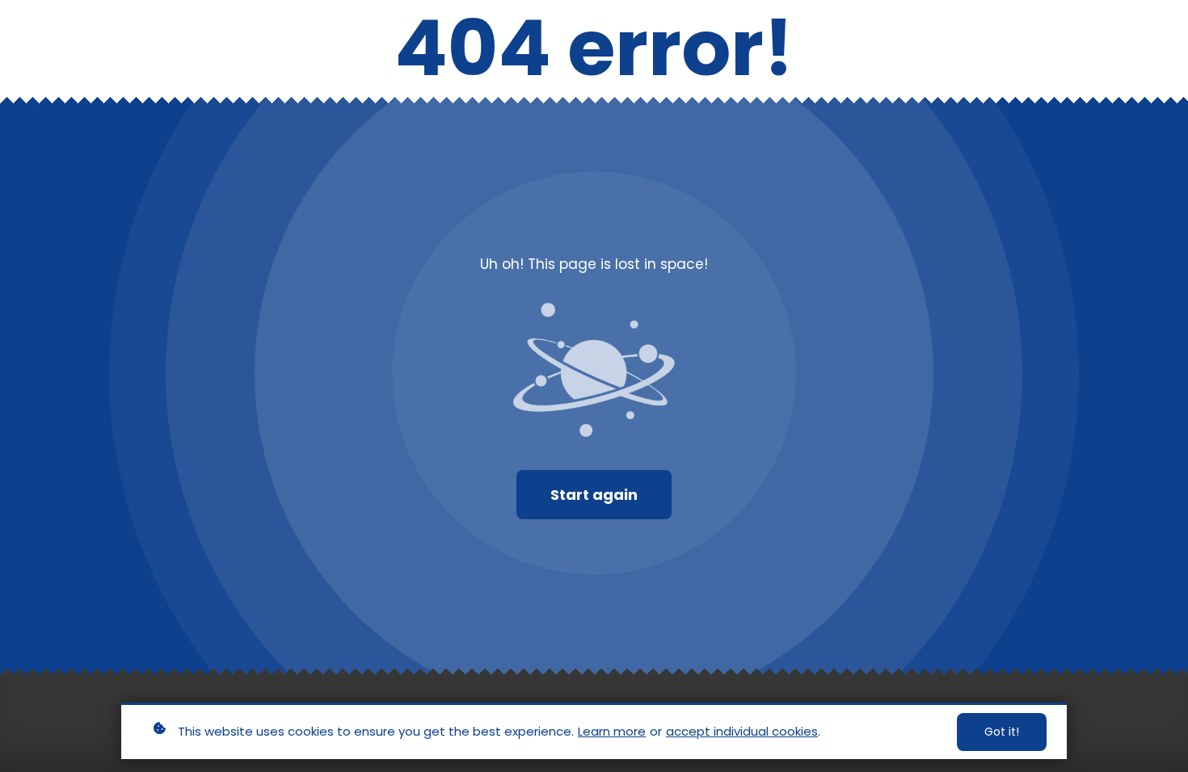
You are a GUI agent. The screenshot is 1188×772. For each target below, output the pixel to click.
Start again (594, 495)
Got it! (1001, 732)
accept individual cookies (742, 731)
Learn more (612, 731)
